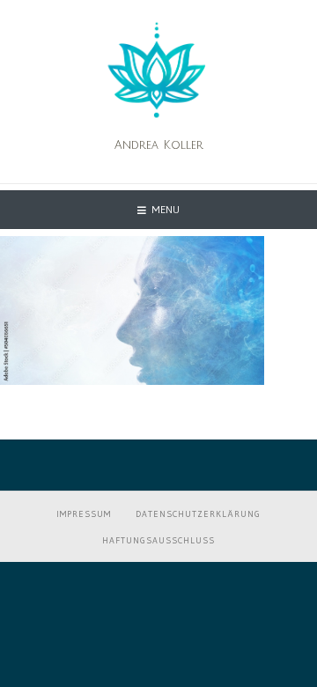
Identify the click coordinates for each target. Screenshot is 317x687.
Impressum (83, 514)
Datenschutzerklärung (198, 514)
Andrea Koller (158, 145)
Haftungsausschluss (158, 540)
